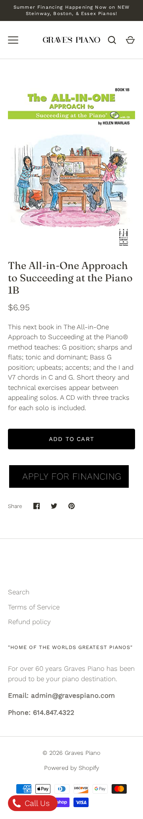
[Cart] (130, 40)
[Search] (112, 40)
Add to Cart (71, 439)
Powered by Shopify (71, 767)
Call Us (36, 803)
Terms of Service (34, 607)
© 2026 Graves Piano (71, 752)
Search (18, 592)
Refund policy (29, 622)
